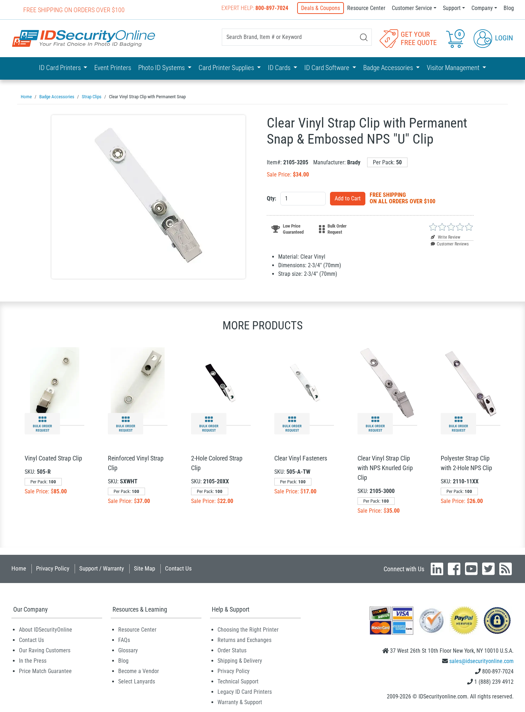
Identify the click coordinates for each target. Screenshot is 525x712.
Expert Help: (254, 8)
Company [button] (482, 8)
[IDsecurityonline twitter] (488, 569)
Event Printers (112, 68)
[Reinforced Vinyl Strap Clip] (138, 382)
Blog (509, 8)
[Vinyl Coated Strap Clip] (54, 382)
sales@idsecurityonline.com (481, 661)
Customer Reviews (453, 244)
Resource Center (366, 8)
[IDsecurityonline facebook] (454, 569)
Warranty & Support (240, 702)
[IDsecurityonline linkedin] (437, 569)
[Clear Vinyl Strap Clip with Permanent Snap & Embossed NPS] (148, 197)
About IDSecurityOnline (45, 629)
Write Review (448, 237)
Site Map (144, 568)
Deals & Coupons (320, 8)
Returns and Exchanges (244, 640)
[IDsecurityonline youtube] (471, 569)
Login (503, 38)
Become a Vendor (138, 671)
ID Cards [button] (280, 68)
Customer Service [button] (412, 8)
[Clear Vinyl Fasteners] (304, 382)
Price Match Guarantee (45, 671)
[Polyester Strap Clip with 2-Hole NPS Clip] (471, 382)
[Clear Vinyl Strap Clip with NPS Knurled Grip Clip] (387, 382)
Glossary (128, 650)
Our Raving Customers (44, 650)
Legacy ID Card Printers (245, 691)
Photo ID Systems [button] (162, 68)
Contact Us (178, 568)
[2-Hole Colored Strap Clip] (221, 382)
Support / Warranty (101, 568)
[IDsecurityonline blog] (506, 569)
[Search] (364, 37)
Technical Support (238, 681)
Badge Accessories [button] (388, 68)
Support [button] (452, 8)
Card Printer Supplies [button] (227, 68)
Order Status (232, 650)
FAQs (124, 640)
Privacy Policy (52, 568)
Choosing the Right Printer (248, 629)
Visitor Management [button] (454, 68)
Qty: (271, 198)
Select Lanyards (136, 681)
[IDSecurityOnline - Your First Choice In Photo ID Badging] (83, 38)
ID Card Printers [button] (60, 68)
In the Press (32, 660)
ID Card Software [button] (327, 68)
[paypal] (497, 620)
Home (18, 568)
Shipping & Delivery (240, 660)
